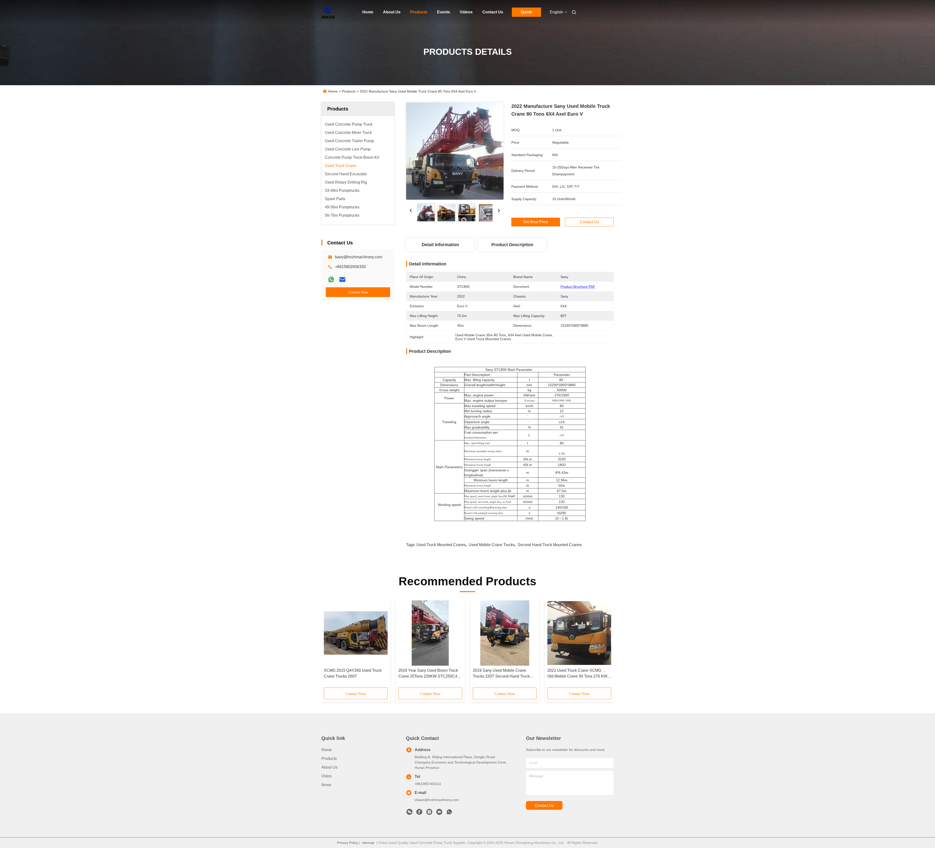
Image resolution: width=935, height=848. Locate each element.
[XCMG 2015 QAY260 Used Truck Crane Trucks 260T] (356, 633)
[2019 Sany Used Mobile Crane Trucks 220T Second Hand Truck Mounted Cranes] (505, 633)
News (326, 785)
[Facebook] (419, 813)
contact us (544, 805)
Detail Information (440, 244)
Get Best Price (535, 222)
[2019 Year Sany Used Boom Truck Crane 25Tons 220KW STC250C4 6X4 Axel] (430, 633)
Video (326, 776)
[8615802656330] (449, 813)
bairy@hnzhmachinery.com (358, 257)
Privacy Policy (347, 843)
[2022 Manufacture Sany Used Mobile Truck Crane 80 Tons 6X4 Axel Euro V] (455, 151)
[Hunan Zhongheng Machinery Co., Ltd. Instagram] (429, 813)
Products (418, 12)
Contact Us (492, 12)
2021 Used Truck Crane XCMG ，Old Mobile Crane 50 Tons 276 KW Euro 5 (577, 673)
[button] (330, 644)
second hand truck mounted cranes (550, 545)
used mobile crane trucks (492, 545)
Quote (526, 12)
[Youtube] (439, 813)
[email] (342, 279)
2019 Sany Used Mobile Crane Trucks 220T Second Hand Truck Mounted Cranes (501, 673)
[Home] (328, 12)
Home (367, 12)
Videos (466, 12)
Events (443, 12)
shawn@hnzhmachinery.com (437, 800)
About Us (392, 12)
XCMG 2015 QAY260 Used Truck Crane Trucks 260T (353, 673)
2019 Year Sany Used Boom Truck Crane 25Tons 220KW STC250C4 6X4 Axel (428, 673)
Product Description (512, 244)
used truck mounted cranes (441, 545)
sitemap (368, 843)
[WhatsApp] (331, 279)
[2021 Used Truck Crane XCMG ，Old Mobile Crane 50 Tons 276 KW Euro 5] (579, 633)
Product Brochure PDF (578, 287)
